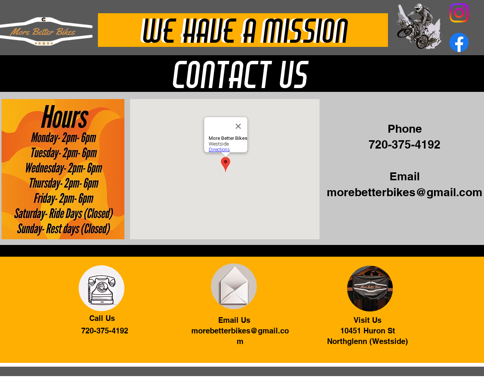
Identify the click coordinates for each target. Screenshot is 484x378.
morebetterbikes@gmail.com (404, 192)
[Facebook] (459, 42)
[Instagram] (459, 13)
